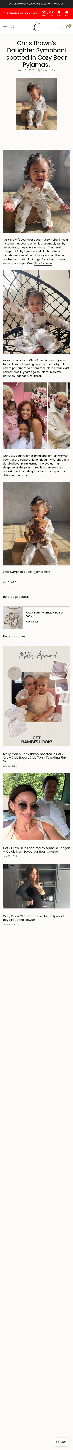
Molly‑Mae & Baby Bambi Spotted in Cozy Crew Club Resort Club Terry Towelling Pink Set (34, 757)
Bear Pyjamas (43, 263)
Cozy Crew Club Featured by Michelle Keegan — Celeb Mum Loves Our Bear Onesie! (36, 849)
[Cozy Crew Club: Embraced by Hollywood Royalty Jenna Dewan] (36, 886)
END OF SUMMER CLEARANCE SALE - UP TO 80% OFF (37, 3)
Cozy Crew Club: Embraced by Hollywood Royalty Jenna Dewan (33, 918)
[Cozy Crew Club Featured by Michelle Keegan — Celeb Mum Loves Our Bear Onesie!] (36, 806)
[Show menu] (5, 26)
